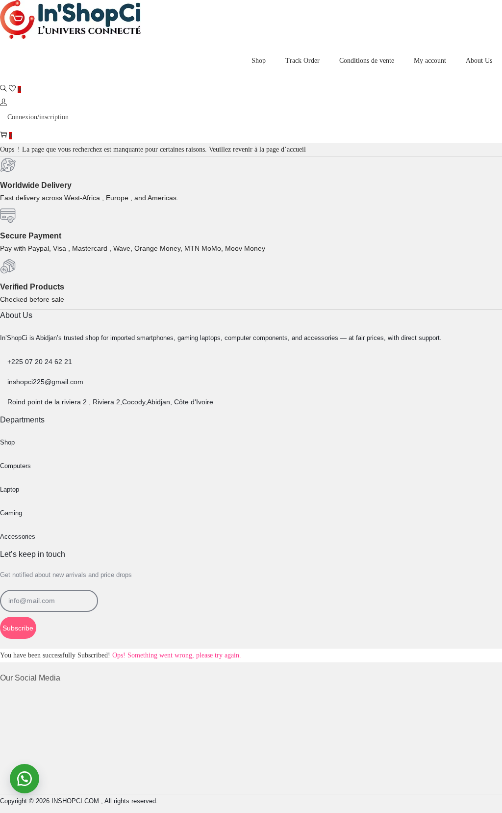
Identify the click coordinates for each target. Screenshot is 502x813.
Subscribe (17, 628)
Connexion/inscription (38, 117)
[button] (24, 778)
